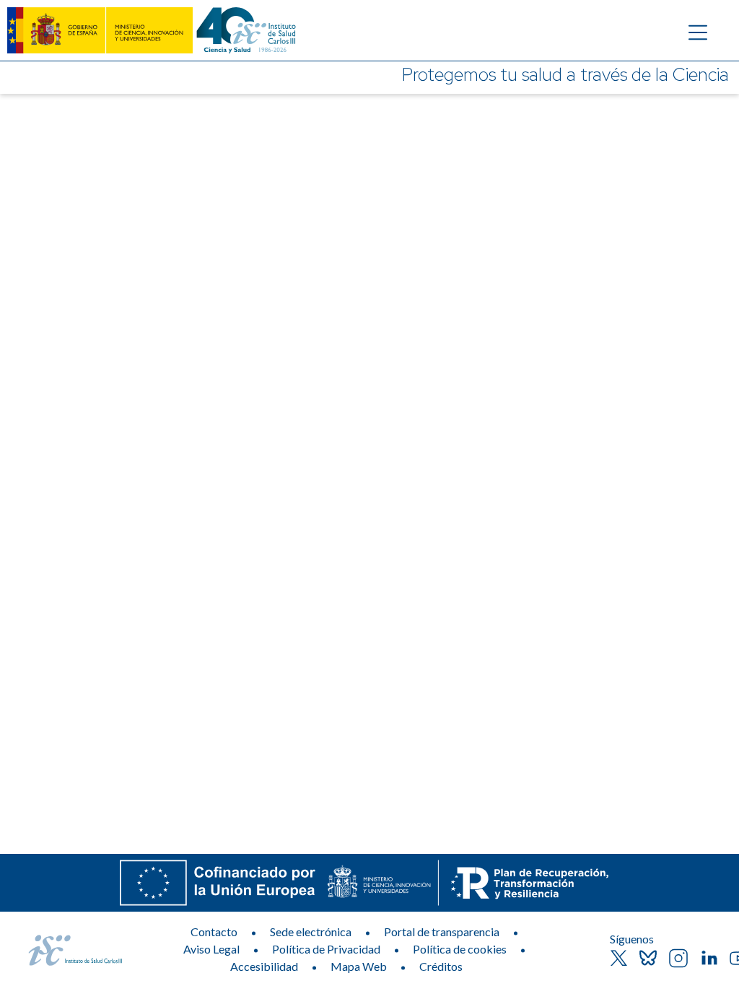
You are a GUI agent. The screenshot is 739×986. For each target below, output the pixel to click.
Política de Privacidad (326, 949)
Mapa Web (359, 966)
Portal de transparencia (441, 931)
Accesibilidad (264, 966)
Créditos (441, 966)
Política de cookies (460, 949)
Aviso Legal (211, 949)
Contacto (214, 931)
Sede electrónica (310, 931)
